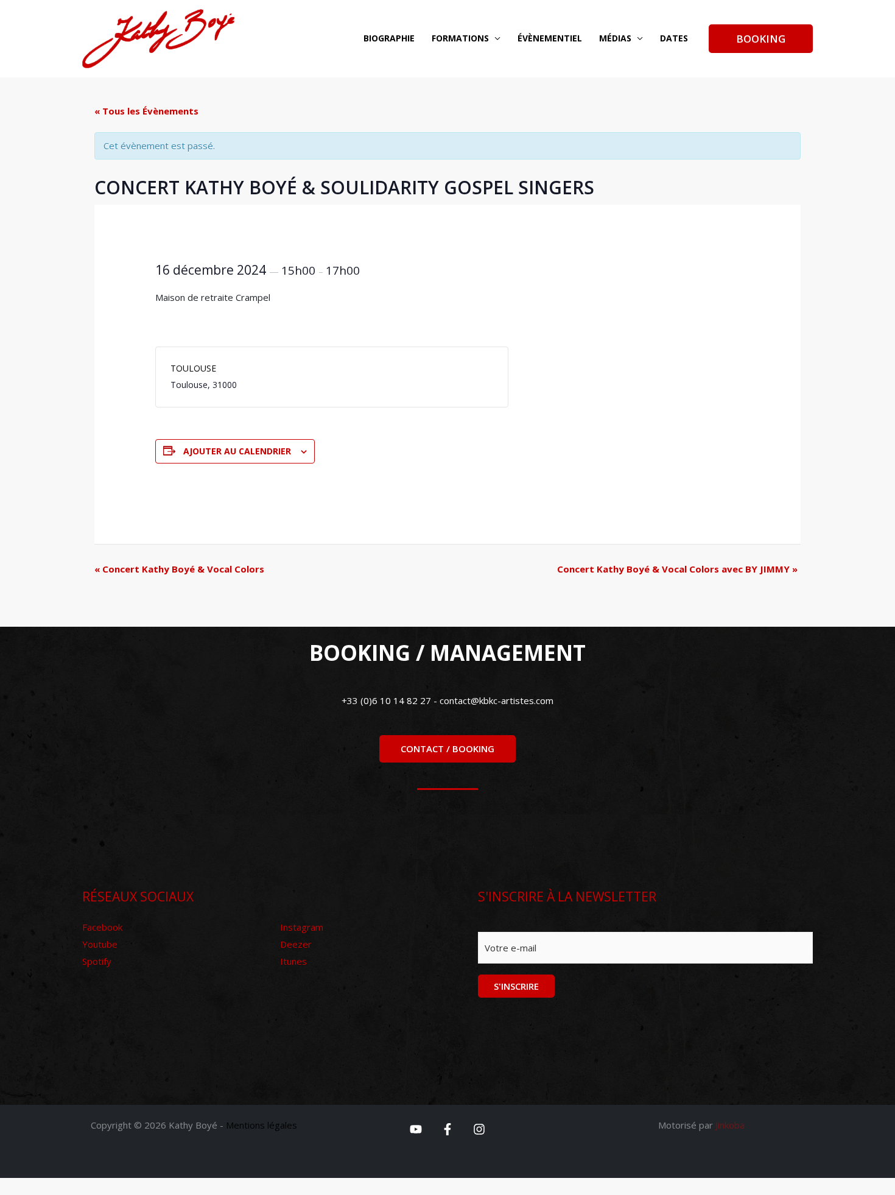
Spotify (96, 961)
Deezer (296, 944)
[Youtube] (416, 1129)
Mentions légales (261, 1125)
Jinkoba (730, 1125)
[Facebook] (447, 1129)
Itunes (293, 961)
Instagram (301, 927)
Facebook (102, 927)
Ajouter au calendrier (237, 451)
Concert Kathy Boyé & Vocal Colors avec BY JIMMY (677, 569)
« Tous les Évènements (146, 111)
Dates (674, 38)
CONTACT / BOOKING (447, 748)
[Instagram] (479, 1129)
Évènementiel (550, 38)
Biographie (389, 38)
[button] (761, 38)
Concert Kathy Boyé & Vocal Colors (179, 569)
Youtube (100, 944)
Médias (615, 38)
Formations (460, 38)
